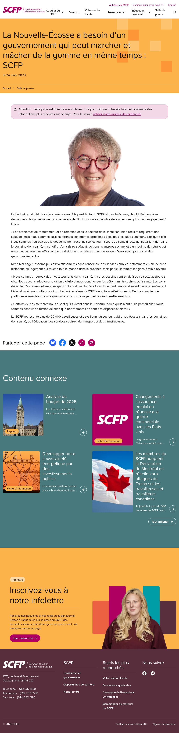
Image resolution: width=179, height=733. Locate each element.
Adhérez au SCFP (118, 5)
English (172, 5)
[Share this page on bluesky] (52, 343)
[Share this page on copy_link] (81, 343)
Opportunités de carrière (78, 685)
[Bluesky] (153, 673)
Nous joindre (71, 692)
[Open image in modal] (89, 165)
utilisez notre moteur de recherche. (117, 114)
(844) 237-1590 (26, 697)
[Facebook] (144, 673)
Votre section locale (115, 678)
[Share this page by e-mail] (91, 343)
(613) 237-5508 (29, 693)
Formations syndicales (117, 685)
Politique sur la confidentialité (131, 724)
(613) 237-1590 (27, 689)
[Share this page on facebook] (62, 343)
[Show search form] (174, 12)
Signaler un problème (164, 724)
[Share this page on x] (72, 343)
